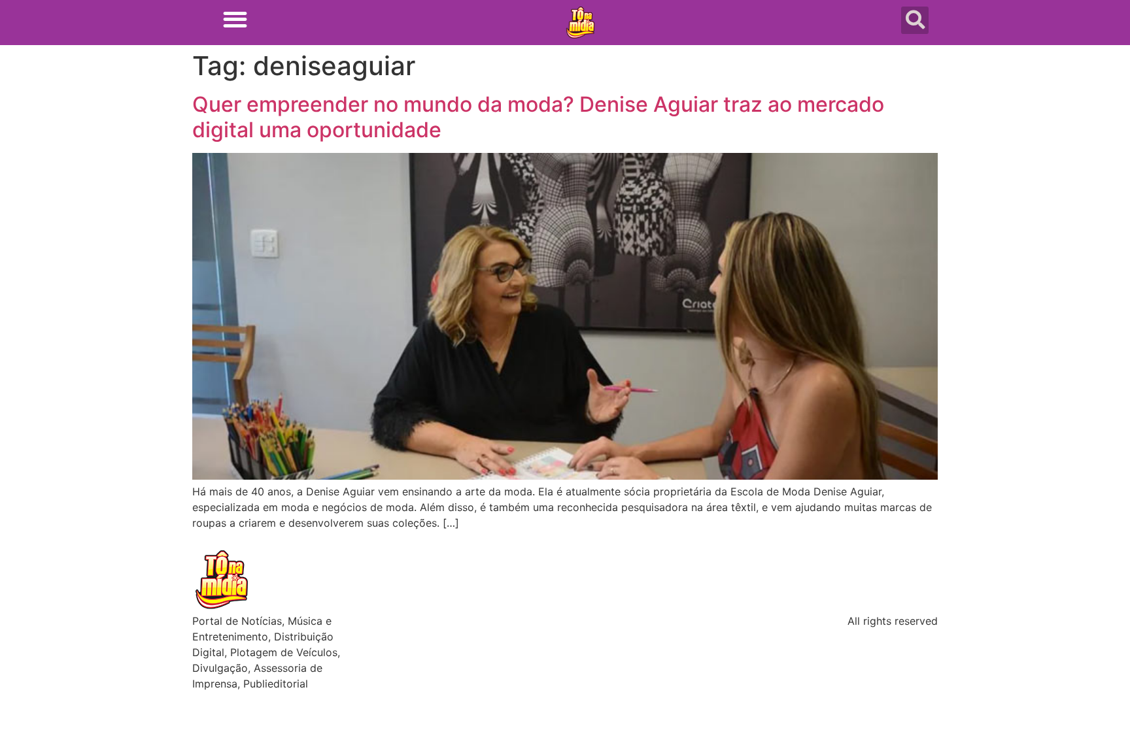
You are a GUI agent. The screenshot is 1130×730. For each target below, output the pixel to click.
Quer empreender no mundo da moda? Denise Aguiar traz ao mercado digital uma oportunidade (538, 116)
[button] (235, 19)
